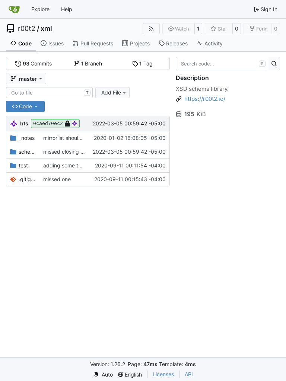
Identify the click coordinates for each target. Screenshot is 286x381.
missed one (57, 179)
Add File (111, 92)
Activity (213, 43)
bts (24, 123)
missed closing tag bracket (76, 151)
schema (27, 151)
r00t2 (26, 28)
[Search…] (274, 63)
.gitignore (27, 179)
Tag (146, 63)
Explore (40, 9)
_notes (27, 138)
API (189, 374)
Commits (37, 63)
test (23, 165)
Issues (56, 43)
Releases (177, 43)
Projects (140, 43)
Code (25, 43)
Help (66, 9)
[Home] (14, 9)
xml (46, 28)
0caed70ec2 (48, 123)
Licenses (163, 374)
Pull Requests (96, 43)
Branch (91, 63)
